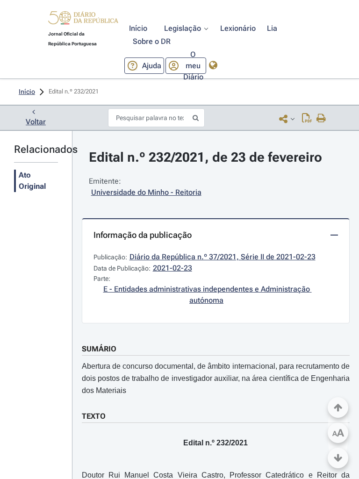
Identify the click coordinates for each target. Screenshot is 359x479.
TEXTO (94, 416)
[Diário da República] (83, 20)
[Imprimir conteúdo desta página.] (321, 118)
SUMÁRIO (99, 348)
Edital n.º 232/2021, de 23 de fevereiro (205, 157)
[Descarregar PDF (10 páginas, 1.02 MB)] (307, 118)
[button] (83, 19)
